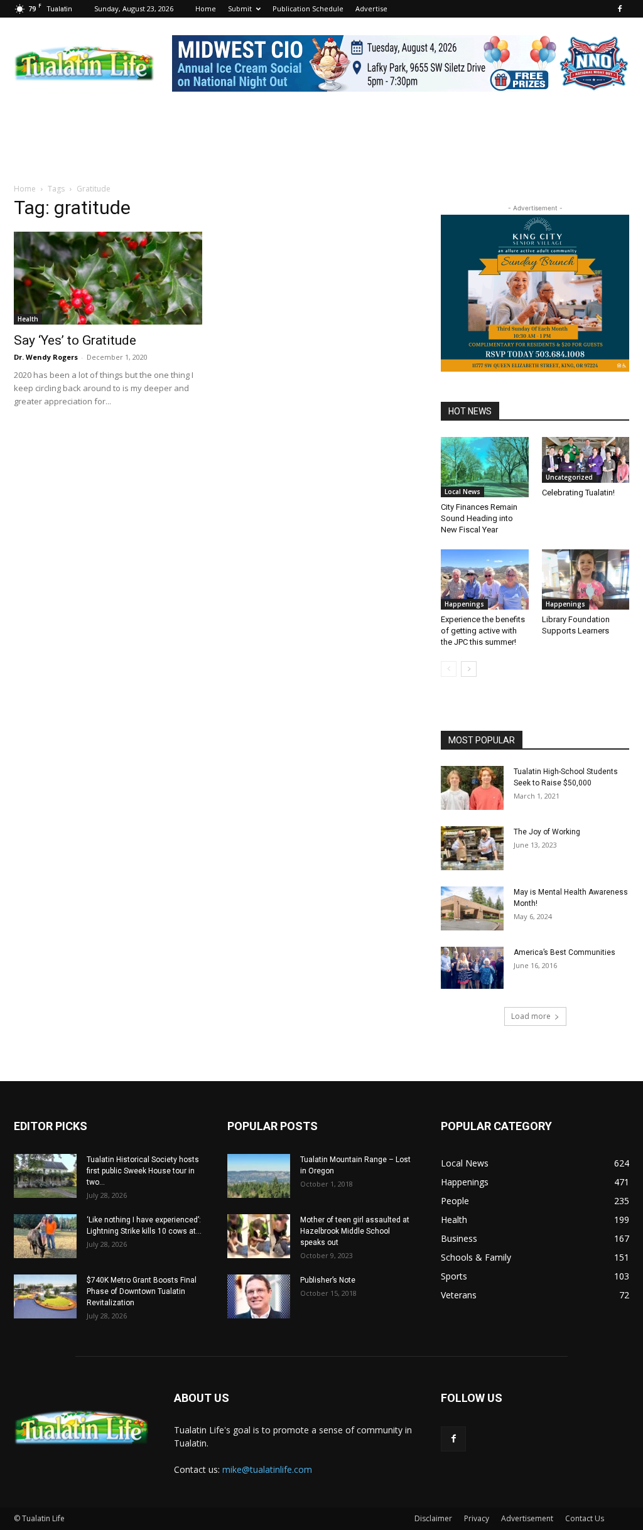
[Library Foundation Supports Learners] (586, 579)
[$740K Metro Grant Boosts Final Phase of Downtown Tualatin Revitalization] (45, 1296)
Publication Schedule (308, 8)
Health (28, 319)
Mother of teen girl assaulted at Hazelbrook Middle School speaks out (354, 1231)
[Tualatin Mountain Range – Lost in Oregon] (258, 1176)
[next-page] (469, 669)
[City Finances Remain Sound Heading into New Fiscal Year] (485, 467)
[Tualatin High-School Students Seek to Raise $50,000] (472, 788)
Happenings (464, 604)
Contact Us (584, 1518)
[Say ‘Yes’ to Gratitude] (108, 278)
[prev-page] (449, 669)
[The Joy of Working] (472, 848)
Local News (462, 491)
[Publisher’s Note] (258, 1296)
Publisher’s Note (327, 1280)
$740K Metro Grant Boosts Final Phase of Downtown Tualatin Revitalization (142, 1291)
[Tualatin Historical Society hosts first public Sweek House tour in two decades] (45, 1176)
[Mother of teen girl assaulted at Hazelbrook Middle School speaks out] (258, 1236)
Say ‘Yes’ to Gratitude (75, 340)
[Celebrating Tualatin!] (586, 460)
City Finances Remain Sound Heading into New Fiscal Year (479, 518)
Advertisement (527, 1518)
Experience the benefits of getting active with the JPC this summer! (483, 631)
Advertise (371, 8)
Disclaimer (433, 1518)
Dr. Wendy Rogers (46, 357)
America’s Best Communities (564, 952)
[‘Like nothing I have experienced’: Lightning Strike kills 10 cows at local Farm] (45, 1236)
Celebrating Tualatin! (578, 492)
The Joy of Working (547, 831)
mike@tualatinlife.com (267, 1469)
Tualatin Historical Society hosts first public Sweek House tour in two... (143, 1171)
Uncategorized (569, 477)
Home (205, 8)
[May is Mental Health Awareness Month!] (472, 908)
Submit (240, 8)
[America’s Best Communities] (472, 968)
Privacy (476, 1518)
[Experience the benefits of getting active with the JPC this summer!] (485, 579)
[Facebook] (619, 9)
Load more (531, 1016)
